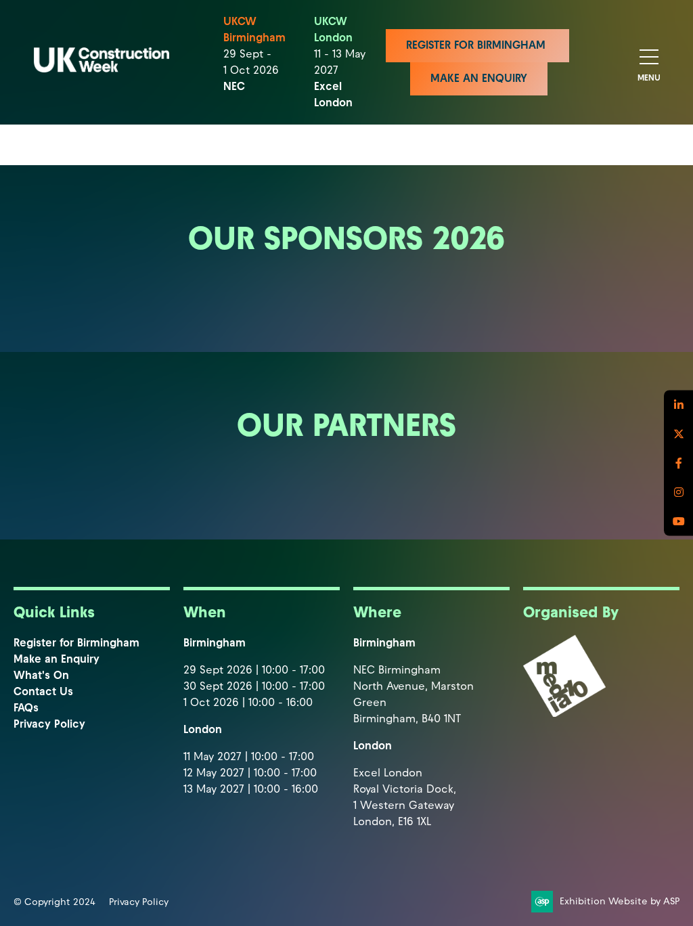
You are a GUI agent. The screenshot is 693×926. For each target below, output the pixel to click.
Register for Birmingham (76, 642)
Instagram (678, 492)
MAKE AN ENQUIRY (478, 78)
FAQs (26, 707)
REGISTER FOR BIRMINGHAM (477, 45)
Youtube (678, 521)
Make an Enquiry (56, 659)
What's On (41, 675)
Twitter (678, 434)
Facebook (678, 463)
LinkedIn (678, 405)
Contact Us (43, 691)
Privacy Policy (49, 724)
